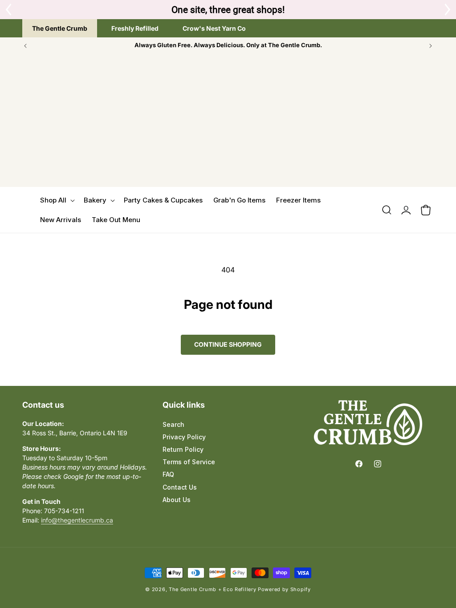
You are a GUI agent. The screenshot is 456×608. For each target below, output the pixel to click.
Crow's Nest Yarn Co (214, 28)
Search (173, 424)
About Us (177, 499)
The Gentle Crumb (59, 28)
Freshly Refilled (135, 28)
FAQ (168, 474)
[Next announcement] (430, 45)
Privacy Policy (184, 437)
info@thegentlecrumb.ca (77, 520)
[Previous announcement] (25, 45)
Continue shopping (228, 344)
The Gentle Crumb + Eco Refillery (212, 589)
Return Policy (183, 449)
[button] (56, 200)
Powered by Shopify (284, 589)
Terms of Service (189, 462)
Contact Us (180, 487)
